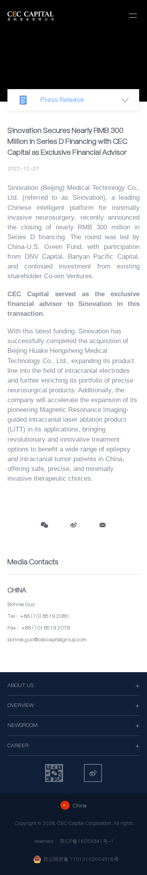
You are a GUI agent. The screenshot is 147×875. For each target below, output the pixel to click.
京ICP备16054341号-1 (87, 841)
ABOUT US (20, 685)
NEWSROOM (22, 725)
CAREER (18, 745)
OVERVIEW (20, 705)
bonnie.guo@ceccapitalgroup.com (47, 639)
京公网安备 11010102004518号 (81, 859)
